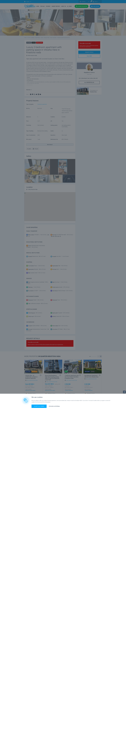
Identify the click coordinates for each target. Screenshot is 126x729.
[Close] (124, 392)
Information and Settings (54, 406)
